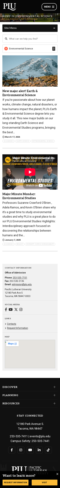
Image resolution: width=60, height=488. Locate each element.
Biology (19, 244)
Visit (44, 482)
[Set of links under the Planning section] (54, 395)
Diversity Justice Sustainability (40, 244)
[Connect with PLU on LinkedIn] (39, 450)
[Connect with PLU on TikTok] (48, 450)
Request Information (17, 328)
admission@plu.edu (22, 284)
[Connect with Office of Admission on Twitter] (16, 309)
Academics (8, 141)
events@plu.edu (40, 436)
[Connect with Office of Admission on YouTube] (11, 309)
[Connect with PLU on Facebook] (11, 450)
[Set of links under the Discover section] (54, 387)
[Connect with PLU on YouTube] (30, 450)
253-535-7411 (19, 436)
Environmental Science (42, 141)
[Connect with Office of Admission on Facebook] (6, 309)
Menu (47, 6)
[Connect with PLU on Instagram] (20, 450)
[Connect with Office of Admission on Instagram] (20, 309)
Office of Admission (10, 19)
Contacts (11, 324)
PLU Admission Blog (29, 19)
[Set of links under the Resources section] (54, 403)
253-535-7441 (40, 441)
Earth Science (22, 141)
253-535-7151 (20, 277)
